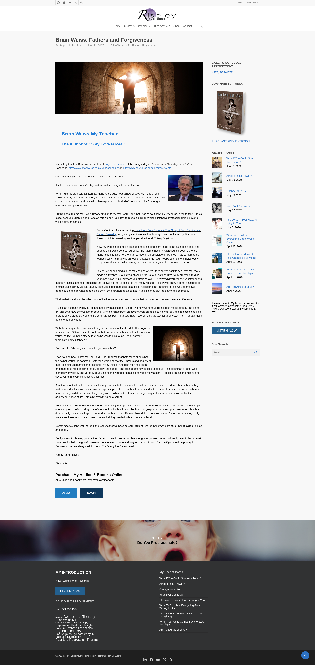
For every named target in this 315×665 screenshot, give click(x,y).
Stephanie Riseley (70, 45)
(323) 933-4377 (222, 72)
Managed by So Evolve (110, 656)
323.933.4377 (70, 609)
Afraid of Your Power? (172, 583)
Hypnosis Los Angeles (79, 628)
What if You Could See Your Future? (180, 578)
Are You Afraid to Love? (173, 629)
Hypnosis (60, 628)
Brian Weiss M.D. (121, 45)
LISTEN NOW (226, 330)
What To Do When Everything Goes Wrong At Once (180, 607)
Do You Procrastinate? (157, 540)
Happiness (62, 625)
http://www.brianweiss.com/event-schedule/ (94, 168)
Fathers (136, 45)
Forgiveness (149, 45)
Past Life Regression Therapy (77, 639)
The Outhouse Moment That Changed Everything (181, 615)
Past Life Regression (68, 637)
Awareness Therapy (79, 616)
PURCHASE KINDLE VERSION (231, 141)
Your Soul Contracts (171, 594)
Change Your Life (169, 589)
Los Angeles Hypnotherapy (73, 634)
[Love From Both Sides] (231, 138)
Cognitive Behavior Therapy (71, 622)
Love (94, 634)
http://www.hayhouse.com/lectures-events (147, 168)
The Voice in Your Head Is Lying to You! (182, 600)
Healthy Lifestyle (82, 625)
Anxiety (58, 617)
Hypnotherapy (68, 630)
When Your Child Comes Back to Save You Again (181, 623)
